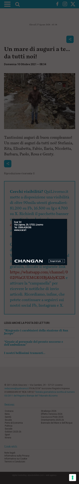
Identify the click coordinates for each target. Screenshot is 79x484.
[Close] (67, 219)
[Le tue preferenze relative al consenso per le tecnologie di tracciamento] (72, 477)
